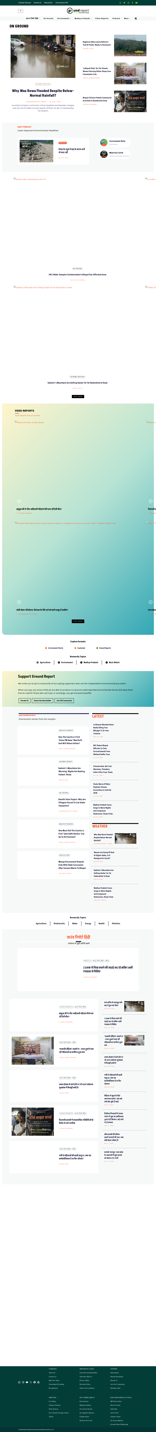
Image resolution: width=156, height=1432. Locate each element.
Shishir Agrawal (90, 104)
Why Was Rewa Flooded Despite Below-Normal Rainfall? (43, 93)
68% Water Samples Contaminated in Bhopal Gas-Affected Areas (77, 274)
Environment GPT (62, 3)
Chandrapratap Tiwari (36, 102)
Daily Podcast (53, 1409)
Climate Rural (84, 1417)
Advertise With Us (86, 1377)
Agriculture (45, 662)
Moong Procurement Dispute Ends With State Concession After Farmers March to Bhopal (72, 865)
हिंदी (117, 964)
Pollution (116, 923)
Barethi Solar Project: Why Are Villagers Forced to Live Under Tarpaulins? (72, 802)
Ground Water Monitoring (119, 1424)
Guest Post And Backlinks (88, 1373)
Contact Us (52, 1377)
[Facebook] (132, 2)
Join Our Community (117, 1384)
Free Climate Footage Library (59, 1413)
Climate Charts (115, 1417)
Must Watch (114, 662)
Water (75, 923)
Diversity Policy (85, 1384)
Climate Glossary (54, 1405)
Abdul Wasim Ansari (91, 78)
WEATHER (100, 826)
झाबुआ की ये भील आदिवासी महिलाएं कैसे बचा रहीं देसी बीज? (39, 509)
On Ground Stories (86, 1409)
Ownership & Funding (56, 1384)
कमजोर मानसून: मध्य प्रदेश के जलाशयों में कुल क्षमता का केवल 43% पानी (113, 1162)
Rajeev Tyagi (88, 48)
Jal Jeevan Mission (116, 1420)
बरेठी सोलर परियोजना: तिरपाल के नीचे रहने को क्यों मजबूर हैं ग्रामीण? (42, 610)
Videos (51, 1417)
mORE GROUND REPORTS (27, 715)
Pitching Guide (115, 1388)
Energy (88, 923)
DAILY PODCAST (24, 126)
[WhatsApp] (19, 1382)
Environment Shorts (55, 648)
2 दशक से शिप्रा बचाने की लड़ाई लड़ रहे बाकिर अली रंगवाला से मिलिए (113, 1028)
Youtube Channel (24, 3)
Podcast (116, 18)
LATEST (98, 716)
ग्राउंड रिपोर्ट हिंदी (78, 937)
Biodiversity (59, 923)
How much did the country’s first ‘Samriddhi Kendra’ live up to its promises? (71, 833)
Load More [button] (78, 396)
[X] (124, 2)
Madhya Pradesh (91, 662)
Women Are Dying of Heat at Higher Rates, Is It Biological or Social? (104, 855)
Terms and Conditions (87, 1388)
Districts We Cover (86, 1420)
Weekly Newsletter (116, 1377)
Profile (97, 964)
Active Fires (114, 1413)
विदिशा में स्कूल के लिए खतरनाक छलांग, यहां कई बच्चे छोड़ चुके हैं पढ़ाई (113, 1105)
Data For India (115, 1405)
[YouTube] (27, 1382)
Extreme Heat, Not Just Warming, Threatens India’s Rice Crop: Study (103, 769)
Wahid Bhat (78, 388)
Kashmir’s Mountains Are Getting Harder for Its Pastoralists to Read (77, 382)
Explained (81, 648)
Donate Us (37, 3)
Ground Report (65, 873)
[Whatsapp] (120, 2)
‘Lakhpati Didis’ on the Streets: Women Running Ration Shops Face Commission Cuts (97, 71)
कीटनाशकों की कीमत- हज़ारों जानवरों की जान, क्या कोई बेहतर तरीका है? (114, 1144)
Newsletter (48, 3)
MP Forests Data (115, 1401)
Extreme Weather (43, 84)
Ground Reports (105, 648)
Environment (67, 662)
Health (102, 923)
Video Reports (102, 18)
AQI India (113, 1409)
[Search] (136, 19)
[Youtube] (136, 2)
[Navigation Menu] (20, 11)
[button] (39, 18)
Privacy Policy (84, 1380)
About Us (52, 1373)
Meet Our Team (54, 1380)
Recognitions (53, 1388)
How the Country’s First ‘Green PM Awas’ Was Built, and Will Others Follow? (70, 740)
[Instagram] (128, 2)
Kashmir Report (65, 762)
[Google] (38, 1382)
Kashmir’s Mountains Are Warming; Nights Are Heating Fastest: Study (71, 771)
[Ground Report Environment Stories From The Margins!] (78, 10)
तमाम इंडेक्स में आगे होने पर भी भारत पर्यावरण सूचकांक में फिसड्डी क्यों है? (113, 1067)
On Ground (48, 18)
